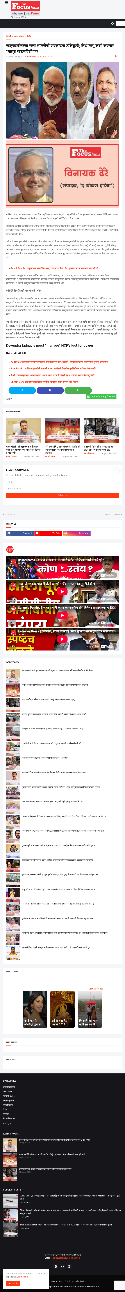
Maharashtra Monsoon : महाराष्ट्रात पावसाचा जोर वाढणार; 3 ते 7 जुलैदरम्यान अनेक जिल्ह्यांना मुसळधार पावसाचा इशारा (66, 1224)
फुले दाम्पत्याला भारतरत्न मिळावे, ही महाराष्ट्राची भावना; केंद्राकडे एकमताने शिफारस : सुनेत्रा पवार (57, 918)
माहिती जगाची (8, 1105)
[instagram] (69, 1266)
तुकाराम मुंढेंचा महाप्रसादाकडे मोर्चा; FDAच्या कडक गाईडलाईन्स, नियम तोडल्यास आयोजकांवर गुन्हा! (58, 845)
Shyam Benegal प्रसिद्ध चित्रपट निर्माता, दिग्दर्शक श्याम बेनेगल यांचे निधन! (44, 382)
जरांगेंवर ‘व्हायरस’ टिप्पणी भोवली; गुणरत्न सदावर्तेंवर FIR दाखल (45, 758)
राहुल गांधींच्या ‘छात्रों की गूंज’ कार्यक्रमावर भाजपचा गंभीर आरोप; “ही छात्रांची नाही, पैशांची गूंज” (56, 947)
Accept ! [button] (13, 1283)
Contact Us (56, 1281)
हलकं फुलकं (7, 1123)
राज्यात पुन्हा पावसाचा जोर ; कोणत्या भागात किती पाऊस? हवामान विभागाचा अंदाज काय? (54, 714)
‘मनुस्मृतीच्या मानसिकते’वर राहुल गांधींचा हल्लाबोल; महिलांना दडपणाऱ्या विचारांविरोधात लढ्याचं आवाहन (59, 889)
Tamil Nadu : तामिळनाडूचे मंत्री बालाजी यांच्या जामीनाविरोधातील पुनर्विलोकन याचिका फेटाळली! (53, 368)
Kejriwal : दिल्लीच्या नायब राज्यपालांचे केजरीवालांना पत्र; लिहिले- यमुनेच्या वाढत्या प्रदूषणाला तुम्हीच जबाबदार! (59, 362)
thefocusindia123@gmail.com (65, 1258)
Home (8, 36)
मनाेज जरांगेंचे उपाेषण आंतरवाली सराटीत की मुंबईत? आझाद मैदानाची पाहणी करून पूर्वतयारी (62, 449)
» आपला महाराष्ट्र (18, 36)
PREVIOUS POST (112, 514)
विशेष (5, 1109)
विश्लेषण (6, 1114)
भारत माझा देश (8, 1100)
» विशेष (28, 36)
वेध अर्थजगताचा (9, 1118)
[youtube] (62, 1266)
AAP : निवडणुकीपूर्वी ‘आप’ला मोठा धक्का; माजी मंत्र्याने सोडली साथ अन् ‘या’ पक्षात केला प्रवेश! (52, 375)
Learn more (22, 1277)
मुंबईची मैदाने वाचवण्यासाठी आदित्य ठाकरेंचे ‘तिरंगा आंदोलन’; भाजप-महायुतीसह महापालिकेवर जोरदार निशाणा (61, 787)
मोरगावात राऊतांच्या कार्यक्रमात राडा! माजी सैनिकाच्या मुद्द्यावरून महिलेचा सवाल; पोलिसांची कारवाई (58, 903)
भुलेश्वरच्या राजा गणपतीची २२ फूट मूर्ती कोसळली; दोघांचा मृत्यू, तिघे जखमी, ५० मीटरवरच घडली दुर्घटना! (60, 874)
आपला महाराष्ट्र (9, 1087)
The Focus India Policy (75, 1281)
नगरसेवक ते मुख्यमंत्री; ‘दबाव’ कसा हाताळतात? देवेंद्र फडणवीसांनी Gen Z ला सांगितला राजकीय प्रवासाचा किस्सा (64, 816)
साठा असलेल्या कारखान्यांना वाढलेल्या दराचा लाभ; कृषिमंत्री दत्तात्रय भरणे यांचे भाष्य (52, 801)
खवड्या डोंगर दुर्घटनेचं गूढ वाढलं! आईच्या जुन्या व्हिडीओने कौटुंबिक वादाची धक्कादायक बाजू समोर (57, 860)
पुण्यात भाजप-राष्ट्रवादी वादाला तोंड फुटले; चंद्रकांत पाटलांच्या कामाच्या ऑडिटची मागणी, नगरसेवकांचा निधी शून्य (63, 831)
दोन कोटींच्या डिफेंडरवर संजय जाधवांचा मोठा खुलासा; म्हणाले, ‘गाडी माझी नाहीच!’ (51, 743)
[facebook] (55, 1266)
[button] (6, 2)
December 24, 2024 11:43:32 (40, 56)
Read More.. (12, 456)
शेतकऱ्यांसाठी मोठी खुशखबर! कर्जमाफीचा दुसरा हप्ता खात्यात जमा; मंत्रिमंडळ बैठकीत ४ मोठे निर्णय (23, 449)
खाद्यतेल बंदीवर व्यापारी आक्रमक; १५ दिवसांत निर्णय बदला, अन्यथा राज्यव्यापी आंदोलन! (54, 772)
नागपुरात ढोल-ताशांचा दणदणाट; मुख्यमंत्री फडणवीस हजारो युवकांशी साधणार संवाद (52, 728)
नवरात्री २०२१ (9, 1096)
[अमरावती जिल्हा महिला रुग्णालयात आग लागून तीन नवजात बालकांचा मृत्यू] (10, 1175)
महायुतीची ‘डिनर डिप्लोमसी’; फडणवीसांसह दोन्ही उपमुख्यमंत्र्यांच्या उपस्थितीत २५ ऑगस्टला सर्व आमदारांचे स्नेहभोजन (64, 933)
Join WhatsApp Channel (103, 396)
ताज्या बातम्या (8, 1091)
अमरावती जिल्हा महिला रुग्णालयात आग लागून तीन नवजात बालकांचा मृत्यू (48, 699)
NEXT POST (10, 514)
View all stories (96, 989)
